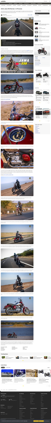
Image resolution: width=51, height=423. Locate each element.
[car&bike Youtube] (1, 414)
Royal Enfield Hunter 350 (44, 412)
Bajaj (30, 417)
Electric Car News (37, 128)
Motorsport (29, 5)
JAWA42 (37, 79)
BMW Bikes (31, 413)
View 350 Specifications (38, 63)
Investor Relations (10, 407)
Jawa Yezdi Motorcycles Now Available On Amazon (44, 32)
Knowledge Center (32, 403)
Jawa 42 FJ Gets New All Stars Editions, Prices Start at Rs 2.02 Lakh (44, 24)
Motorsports (36, 131)
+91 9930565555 (4, 400)
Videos (31, 402)
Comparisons (36, 130)
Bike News (18, 5)
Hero (30, 411)
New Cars (20, 395)
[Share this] (32, 15)
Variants (37, 57)
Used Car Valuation (21, 406)
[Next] (48, 84)
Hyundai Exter (21, 413)
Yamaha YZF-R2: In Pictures (18, 379)
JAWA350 (36, 56)
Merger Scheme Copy (10, 406)
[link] (42, 24)
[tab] (3, 367)
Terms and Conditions (3, 408)
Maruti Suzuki (42, 395)
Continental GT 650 (43, 413)
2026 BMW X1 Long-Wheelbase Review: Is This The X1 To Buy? (24, 358)
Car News (14, 5)
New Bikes (20, 396)
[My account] (49, 1)
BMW (41, 402)
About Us (2, 406)
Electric (39, 5)
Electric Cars (20, 397)
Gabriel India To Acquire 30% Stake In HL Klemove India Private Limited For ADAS (32, 380)
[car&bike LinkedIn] (6, 414)
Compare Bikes (21, 402)
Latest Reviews (9, 5)
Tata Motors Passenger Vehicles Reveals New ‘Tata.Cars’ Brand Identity (7, 380)
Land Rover (42, 406)
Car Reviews (24, 5)
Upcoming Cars (45, 5)
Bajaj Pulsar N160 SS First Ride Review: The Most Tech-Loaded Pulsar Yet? (38, 358)
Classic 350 (42, 411)
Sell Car (20, 403)
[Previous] (46, 84)
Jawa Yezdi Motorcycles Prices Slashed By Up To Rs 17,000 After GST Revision (44, 36)
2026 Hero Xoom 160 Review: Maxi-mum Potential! (10, 358)
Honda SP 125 (42, 417)
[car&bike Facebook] (5, 414)
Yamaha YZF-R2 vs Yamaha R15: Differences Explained (44, 380)
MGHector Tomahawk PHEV (46, 97)
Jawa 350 (28, 50)
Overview (36, 13)
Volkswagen (42, 403)
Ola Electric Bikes (32, 418)
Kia (41, 401)
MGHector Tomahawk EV (39, 97)
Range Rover (20, 418)
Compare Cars (21, 401)
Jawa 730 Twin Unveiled (42, 28)
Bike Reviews (35, 5)
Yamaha (31, 412)
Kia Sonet (20, 417)
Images (44, 57)
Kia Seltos (20, 411)
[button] (46, 421)
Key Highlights (37, 15)
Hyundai (42, 397)
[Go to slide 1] (22, 360)
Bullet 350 (42, 418)
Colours (37, 58)
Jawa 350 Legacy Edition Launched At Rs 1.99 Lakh (44, 40)
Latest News (3, 5)
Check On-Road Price (37, 62)
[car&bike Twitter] (3, 414)
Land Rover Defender (22, 412)
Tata (41, 396)
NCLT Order (2, 407)
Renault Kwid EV (45, 115)
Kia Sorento (38, 115)
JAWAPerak (44, 79)
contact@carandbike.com (13, 400)
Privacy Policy (9, 408)
